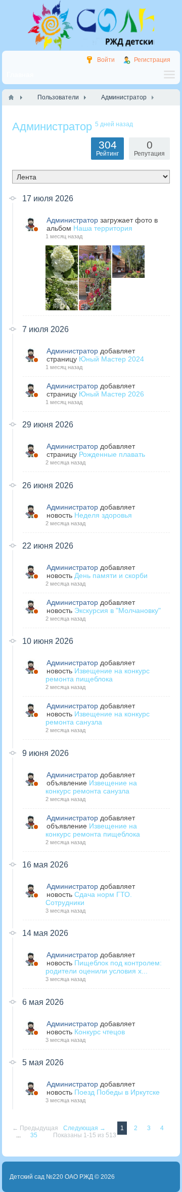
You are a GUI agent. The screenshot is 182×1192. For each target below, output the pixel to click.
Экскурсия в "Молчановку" (117, 610)
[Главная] (11, 97)
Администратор (72, 220)
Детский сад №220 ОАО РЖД (51, 1176)
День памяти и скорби (111, 575)
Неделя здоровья (103, 515)
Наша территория (102, 228)
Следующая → (85, 1128)
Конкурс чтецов (99, 1032)
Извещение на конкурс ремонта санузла (98, 718)
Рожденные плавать (112, 454)
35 (34, 1135)
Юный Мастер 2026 (111, 394)
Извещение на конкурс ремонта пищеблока (98, 675)
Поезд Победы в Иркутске (117, 1092)
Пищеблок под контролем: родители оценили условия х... (104, 967)
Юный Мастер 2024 (111, 359)
